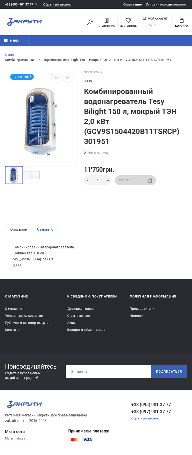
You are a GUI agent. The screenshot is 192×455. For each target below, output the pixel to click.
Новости (136, 316)
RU (150, 25)
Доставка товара (80, 309)
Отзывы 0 (45, 229)
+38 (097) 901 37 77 (151, 411)
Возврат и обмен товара (86, 330)
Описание (18, 229)
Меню (14, 40)
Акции (71, 323)
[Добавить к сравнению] (67, 78)
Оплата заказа (78, 316)
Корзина (181, 26)
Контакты (12, 330)
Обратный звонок (57, 4)
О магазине (132, 4)
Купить (125, 180)
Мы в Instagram (16, 438)
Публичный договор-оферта (26, 323)
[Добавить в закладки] (56, 78)
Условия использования (166, 4)
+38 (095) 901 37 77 (19, 4)
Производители (142, 309)
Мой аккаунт (158, 18)
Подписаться (169, 371)
